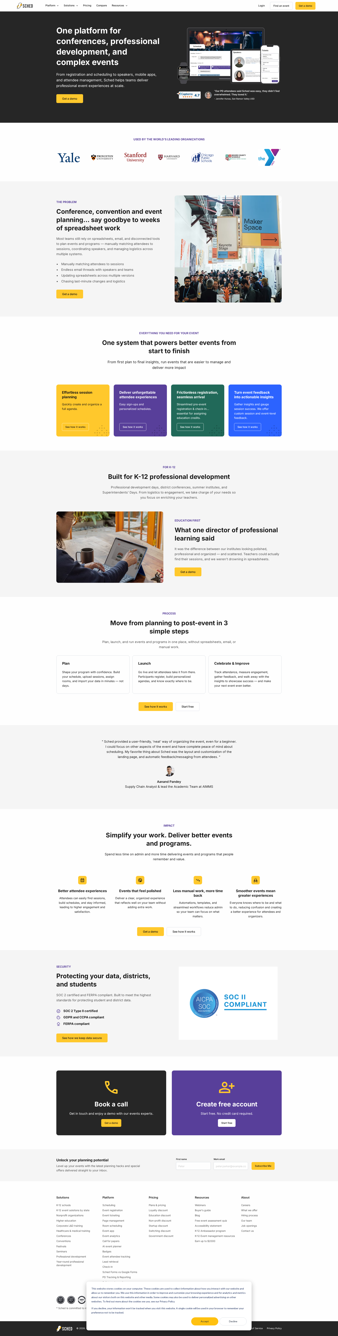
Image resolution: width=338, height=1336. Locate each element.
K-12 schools (63, 1205)
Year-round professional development (70, 1263)
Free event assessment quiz (211, 1220)
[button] (52, 5)
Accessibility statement (208, 1225)
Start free (187, 706)
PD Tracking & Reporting (116, 1277)
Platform (50, 5)
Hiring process (249, 1215)
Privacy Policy (274, 1328)
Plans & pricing (157, 1205)
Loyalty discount (158, 1210)
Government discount (161, 1235)
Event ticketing (111, 1215)
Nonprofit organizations (69, 1215)
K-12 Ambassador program (210, 1230)
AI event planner (111, 1246)
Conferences (63, 1235)
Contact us (247, 1230)
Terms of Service (254, 1328)
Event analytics (111, 1235)
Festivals (61, 1246)
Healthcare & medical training (73, 1230)
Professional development (71, 1256)
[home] (25, 6)
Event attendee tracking (116, 1256)
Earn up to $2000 (205, 1241)
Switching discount (160, 1230)
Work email (219, 1159)
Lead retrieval (110, 1261)
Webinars (200, 1205)
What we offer (249, 1210)
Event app (108, 1230)
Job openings (249, 1225)
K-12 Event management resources (215, 1235)
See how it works (75, 426)
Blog (197, 1215)
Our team (246, 1220)
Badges (106, 1251)
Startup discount (158, 1225)
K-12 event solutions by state (72, 1210)
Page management (113, 1220)
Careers (245, 1205)
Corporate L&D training (69, 1225)
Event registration (112, 1210)
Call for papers (110, 1241)
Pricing (87, 5)
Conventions (63, 1241)
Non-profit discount (160, 1220)
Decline (233, 1321)
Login (261, 5)
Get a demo (305, 5)
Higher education (66, 1220)
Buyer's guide (203, 1210)
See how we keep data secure (82, 1038)
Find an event (281, 5)
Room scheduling (112, 1225)
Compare (101, 5)
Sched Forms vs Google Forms (119, 1272)
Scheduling (108, 1205)
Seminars (61, 1251)
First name (181, 1159)
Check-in (107, 1266)
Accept (205, 1321)
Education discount (160, 1215)
